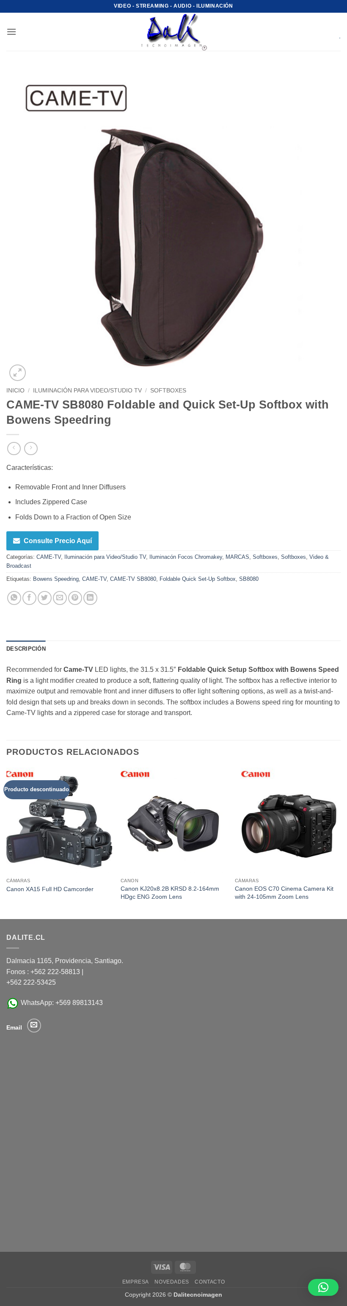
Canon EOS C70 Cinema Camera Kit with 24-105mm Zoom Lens (284, 892)
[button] (11, 31)
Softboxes (168, 390)
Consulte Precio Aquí (58, 540)
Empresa (135, 1282)
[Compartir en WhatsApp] (14, 598)
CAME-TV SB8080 (133, 579)
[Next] (340, 842)
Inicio (15, 390)
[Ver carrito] (334, 32)
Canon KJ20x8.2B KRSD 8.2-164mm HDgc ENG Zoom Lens (170, 892)
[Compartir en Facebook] (29, 598)
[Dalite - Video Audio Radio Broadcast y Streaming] (173, 32)
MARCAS (237, 557)
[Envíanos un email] (34, 1026)
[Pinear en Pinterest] (75, 598)
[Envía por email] (60, 598)
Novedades (171, 1282)
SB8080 (249, 579)
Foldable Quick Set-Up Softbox (198, 579)
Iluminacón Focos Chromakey (185, 557)
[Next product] (13, 448)
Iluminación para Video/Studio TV (87, 390)
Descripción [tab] (26, 649)
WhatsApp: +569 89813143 (61, 1002)
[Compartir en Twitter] (45, 598)
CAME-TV (48, 557)
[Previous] (6, 842)
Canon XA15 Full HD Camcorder (50, 889)
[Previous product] (30, 448)
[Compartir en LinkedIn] (90, 598)
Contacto (210, 1282)
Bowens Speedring (56, 579)
